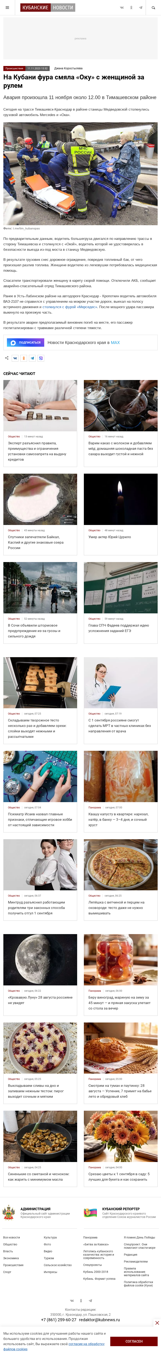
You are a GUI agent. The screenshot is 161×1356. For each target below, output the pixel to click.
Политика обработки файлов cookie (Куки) (138, 1283)
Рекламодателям (136, 1261)
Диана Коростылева (68, 68)
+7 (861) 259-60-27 (58, 1319)
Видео (48, 1251)
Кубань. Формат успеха (99, 1278)
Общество (10, 1244)
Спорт (7, 1272)
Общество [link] (14, 436)
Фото (47, 1244)
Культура (50, 1237)
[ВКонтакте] (15, 358)
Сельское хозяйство (58, 1265)
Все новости (11, 1237)
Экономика (11, 1258)
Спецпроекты (92, 1265)
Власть (8, 1251)
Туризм (49, 1258)
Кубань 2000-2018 (95, 1271)
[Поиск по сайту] (153, 7)
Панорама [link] (94, 807)
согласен (134, 1341)
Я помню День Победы (139, 1237)
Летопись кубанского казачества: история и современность (98, 1255)
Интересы (50, 1272)
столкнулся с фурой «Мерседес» (70, 307)
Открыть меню (7, 7)
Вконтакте (122, 7)
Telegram (141, 7)
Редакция (130, 1254)
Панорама (90, 1237)
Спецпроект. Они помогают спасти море (139, 1246)
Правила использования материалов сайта (136, 1272)
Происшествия (14, 68)
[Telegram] (32, 358)
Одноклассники (131, 7)
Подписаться (29, 342)
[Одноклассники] (23, 358)
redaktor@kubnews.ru (99, 1319)
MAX (115, 342)
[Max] (41, 358)
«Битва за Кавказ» (96, 1244)
